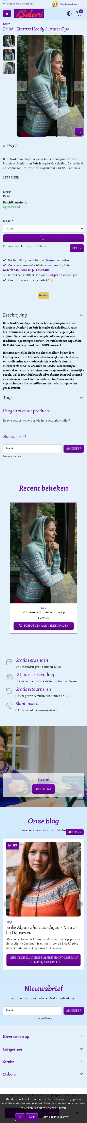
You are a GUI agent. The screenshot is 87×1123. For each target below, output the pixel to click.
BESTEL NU (43, 789)
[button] (69, 13)
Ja (20, 1117)
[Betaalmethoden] (43, 295)
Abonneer (73, 448)
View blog (74, 832)
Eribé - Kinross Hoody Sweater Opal (43, 612)
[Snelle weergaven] (69, 510)
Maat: (8, 221)
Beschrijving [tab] (15, 315)
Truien (25, 246)
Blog (9, 922)
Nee (32, 1117)
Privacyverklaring (12, 456)
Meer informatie (55, 1117)
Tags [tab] (8, 397)
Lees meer (11, 177)
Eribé (6, 196)
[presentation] (22, 86)
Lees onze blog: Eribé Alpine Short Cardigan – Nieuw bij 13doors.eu (44, 960)
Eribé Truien (40, 246)
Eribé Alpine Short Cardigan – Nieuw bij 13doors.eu (41, 930)
